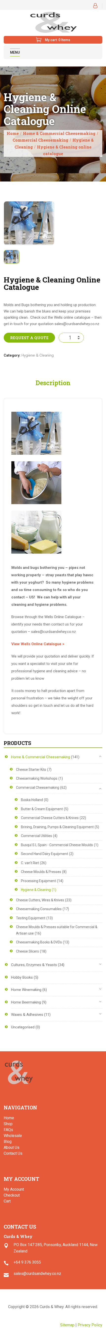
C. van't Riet (30, 863)
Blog (8, 1141)
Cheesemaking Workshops (36, 778)
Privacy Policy (90, 1325)
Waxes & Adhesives (27, 1014)
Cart (7, 1201)
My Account (14, 1189)
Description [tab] (53, 383)
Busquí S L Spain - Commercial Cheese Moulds (57, 845)
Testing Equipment (30, 918)
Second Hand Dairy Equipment (44, 854)
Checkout (12, 1195)
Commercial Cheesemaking (40, 140)
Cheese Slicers (27, 951)
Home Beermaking (26, 1002)
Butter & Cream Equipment (42, 809)
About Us (11, 1147)
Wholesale (13, 1135)
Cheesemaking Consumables (39, 909)
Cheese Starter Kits (31, 770)
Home (13, 133)
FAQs (8, 1129)
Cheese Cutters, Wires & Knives (40, 900)
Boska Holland (32, 800)
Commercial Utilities (36, 836)
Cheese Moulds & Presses (41, 872)
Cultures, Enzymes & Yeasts (34, 965)
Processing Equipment (38, 881)
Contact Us (13, 1153)
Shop (8, 1123)
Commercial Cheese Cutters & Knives (50, 818)
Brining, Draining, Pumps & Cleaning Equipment (57, 827)
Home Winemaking (26, 989)
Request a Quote (29, 337)
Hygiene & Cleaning (37, 355)
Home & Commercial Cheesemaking (59, 133)
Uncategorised (23, 1027)
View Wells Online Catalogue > (37, 644)
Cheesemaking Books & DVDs (39, 942)
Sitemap (67, 1325)
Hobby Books (22, 977)
